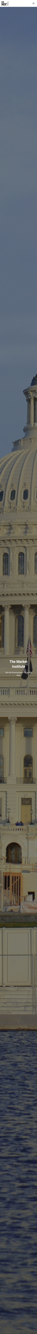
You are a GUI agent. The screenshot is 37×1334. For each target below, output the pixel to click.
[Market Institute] (5, 3)
